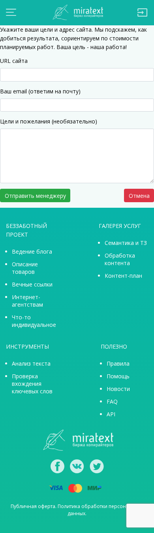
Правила (118, 363)
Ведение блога (32, 251)
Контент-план (123, 275)
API (111, 414)
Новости (118, 389)
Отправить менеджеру (35, 195)
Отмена (139, 195)
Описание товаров (25, 267)
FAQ (112, 401)
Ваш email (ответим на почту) (40, 91)
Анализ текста (31, 363)
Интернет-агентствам (27, 300)
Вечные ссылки (32, 284)
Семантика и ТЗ (126, 243)
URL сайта (14, 60)
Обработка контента (120, 259)
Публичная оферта (33, 506)
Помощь (118, 376)
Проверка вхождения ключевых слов (32, 383)
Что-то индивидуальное (34, 320)
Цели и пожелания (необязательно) (48, 121)
